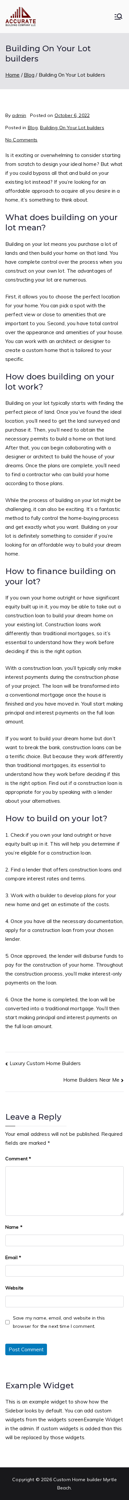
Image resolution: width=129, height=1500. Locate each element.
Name (13, 1227)
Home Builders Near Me (91, 1080)
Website (14, 1288)
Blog (33, 128)
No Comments (21, 140)
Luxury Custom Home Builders (45, 1063)
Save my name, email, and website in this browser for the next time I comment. (59, 1322)
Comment (18, 1159)
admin (19, 115)
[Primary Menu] (118, 16)
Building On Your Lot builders (72, 128)
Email (13, 1257)
